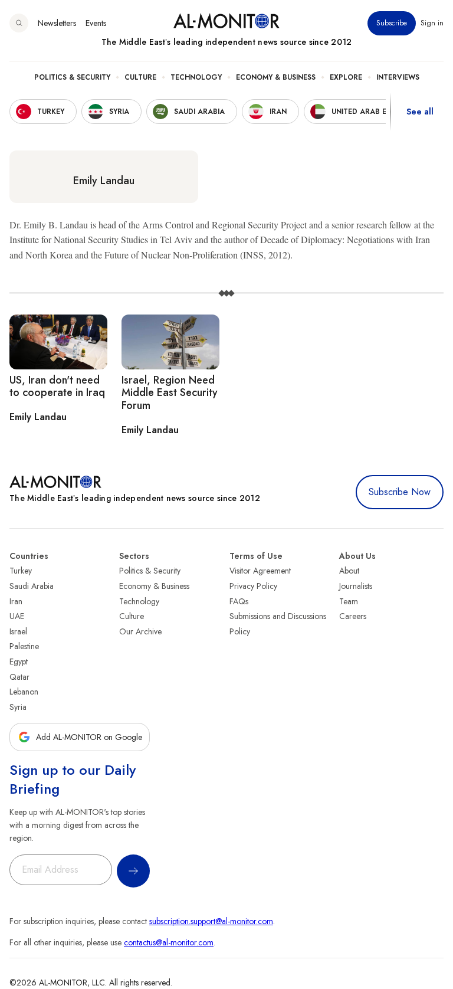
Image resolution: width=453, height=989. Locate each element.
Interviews (397, 77)
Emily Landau (103, 180)
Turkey (20, 571)
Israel (18, 631)
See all (420, 111)
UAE (16, 616)
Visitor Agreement (260, 571)
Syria (18, 707)
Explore (346, 77)
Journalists (355, 586)
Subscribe (391, 23)
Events (96, 23)
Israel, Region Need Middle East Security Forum (170, 392)
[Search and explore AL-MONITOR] (18, 23)
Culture (140, 77)
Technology (196, 77)
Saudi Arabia (31, 586)
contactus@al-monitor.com (169, 942)
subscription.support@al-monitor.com (211, 921)
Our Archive (140, 631)
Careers (352, 616)
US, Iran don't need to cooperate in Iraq (57, 386)
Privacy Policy (253, 586)
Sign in (432, 23)
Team (348, 601)
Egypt (18, 661)
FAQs (238, 601)
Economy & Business (276, 77)
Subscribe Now (400, 492)
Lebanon (23, 691)
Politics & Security (72, 77)
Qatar (19, 677)
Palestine (24, 646)
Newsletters (57, 23)
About (349, 571)
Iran (15, 601)
